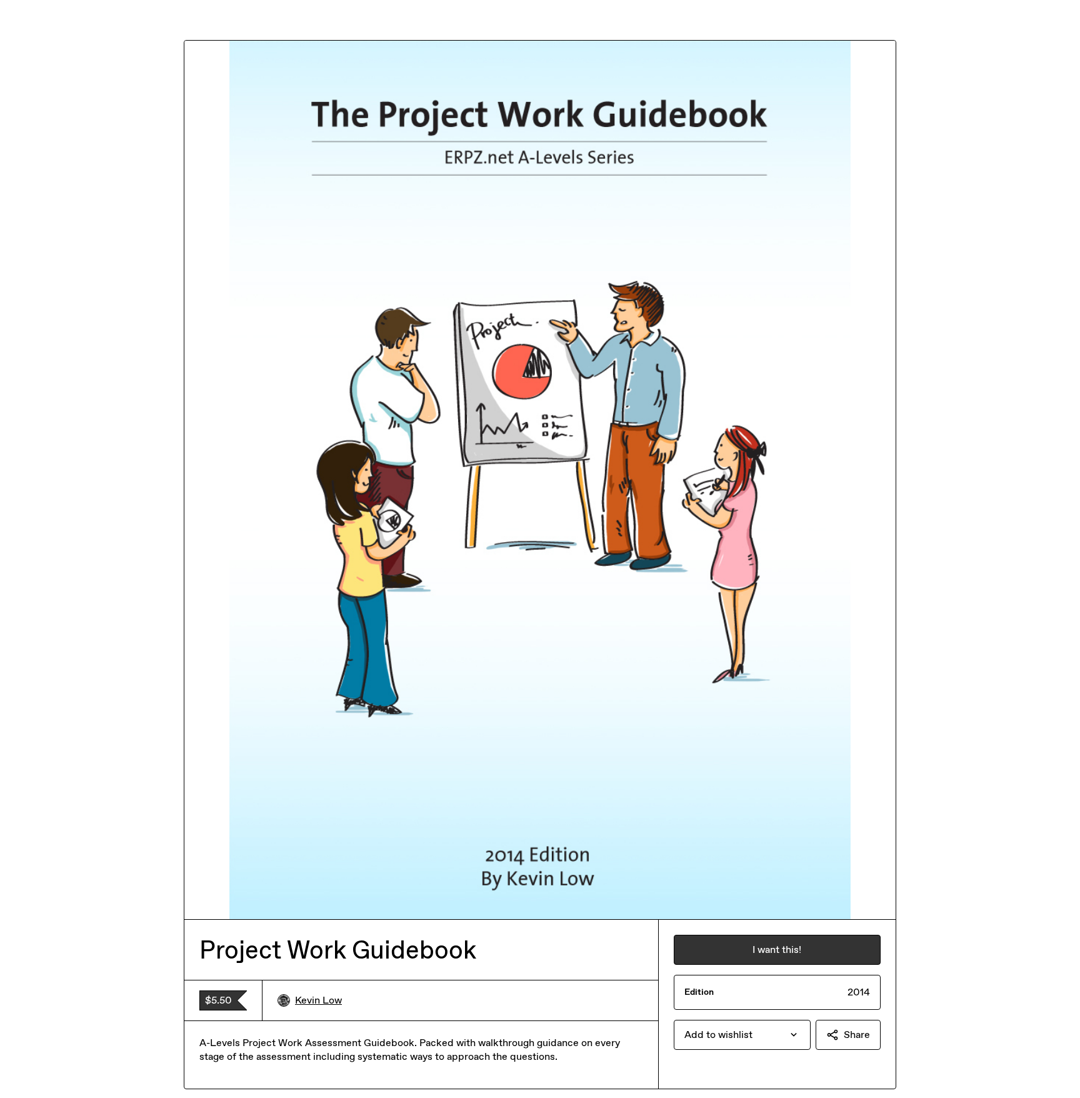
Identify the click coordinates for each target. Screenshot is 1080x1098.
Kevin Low (318, 1000)
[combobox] (742, 1035)
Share (857, 1034)
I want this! (776, 949)
